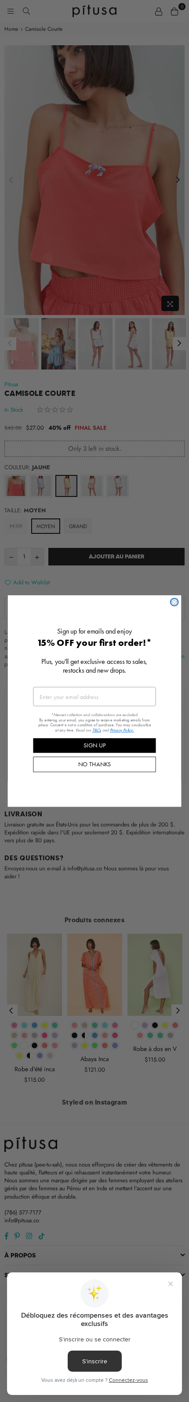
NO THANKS (94, 764)
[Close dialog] (174, 602)
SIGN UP (94, 745)
